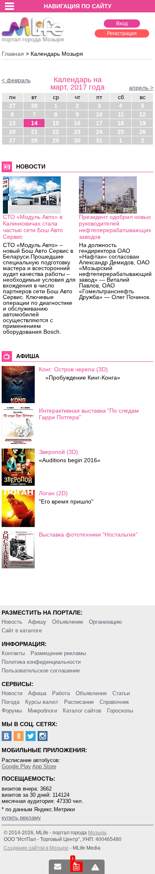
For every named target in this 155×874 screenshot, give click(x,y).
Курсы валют (41, 702)
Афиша (37, 693)
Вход (122, 23)
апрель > (141, 87)
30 (77, 140)
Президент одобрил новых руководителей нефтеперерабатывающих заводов (115, 227)
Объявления (91, 693)
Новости (12, 693)
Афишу (37, 622)
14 (34, 123)
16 (77, 123)
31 (99, 140)
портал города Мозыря (33, 39)
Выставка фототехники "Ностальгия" (88, 534)
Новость (12, 622)
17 (99, 123)
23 (77, 131)
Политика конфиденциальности (41, 662)
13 (12, 123)
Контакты (13, 653)
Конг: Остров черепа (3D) (73, 369)
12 (142, 114)
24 (99, 131)
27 (12, 105)
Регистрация (122, 33)
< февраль (16, 80)
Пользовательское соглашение (41, 670)
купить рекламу (21, 818)
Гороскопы (120, 711)
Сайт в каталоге (22, 630)
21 (34, 131)
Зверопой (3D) (58, 452)
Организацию (105, 622)
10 (99, 114)
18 (120, 123)
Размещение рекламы (58, 653)
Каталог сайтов (82, 711)
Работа (61, 693)
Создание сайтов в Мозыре (36, 848)
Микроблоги (42, 711)
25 (120, 131)
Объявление (67, 622)
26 (142, 131)
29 (55, 140)
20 (12, 131)
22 (55, 131)
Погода (10, 702)
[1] (76, 867)
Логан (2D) (53, 493)
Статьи (121, 693)
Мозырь (97, 833)
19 (142, 123)
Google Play (16, 766)
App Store (44, 766)
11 (121, 114)
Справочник (114, 702)
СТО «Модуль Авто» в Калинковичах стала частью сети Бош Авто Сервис (33, 227)
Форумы (12, 711)
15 (55, 123)
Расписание (79, 702)
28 (34, 105)
